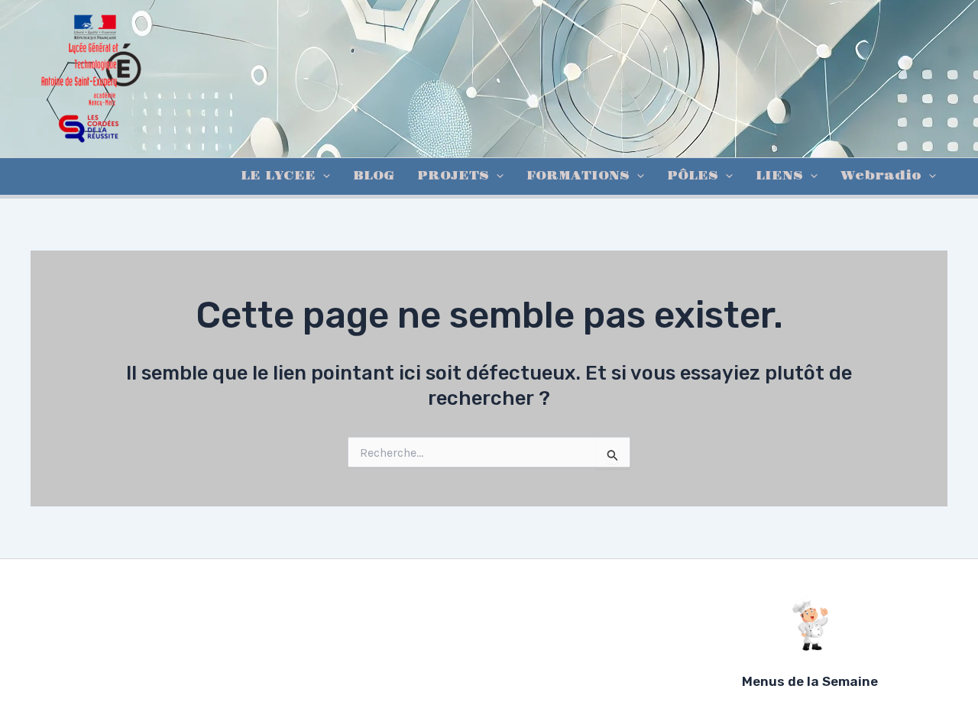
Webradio (880, 176)
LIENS (779, 176)
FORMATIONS (578, 176)
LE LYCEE (278, 176)
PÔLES (692, 176)
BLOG (373, 176)
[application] (323, 176)
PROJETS (453, 176)
